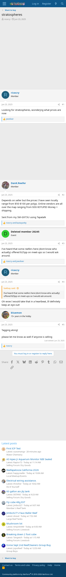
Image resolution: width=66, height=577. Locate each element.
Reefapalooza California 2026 (22, 470)
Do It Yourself (12, 486)
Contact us (7, 565)
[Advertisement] (33, 55)
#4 (63, 281)
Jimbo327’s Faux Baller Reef (21, 512)
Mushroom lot (14, 523)
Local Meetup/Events (16, 476)
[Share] (59, 104)
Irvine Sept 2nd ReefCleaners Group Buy (28, 545)
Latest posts (9, 443)
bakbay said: (10, 288)
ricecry (7, 19)
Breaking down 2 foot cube (21, 534)
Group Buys (12, 551)
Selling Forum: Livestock (17, 529)
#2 (63, 194)
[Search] (62, 4)
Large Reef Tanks (14, 518)
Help (50, 565)
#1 (63, 104)
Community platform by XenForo (27, 574)
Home (57, 565)
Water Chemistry (14, 454)
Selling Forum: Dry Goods (18, 465)
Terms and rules (22, 565)
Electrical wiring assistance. (21, 480)
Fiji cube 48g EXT (15, 502)
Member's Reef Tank (16, 508)
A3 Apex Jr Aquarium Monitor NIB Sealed (29, 459)
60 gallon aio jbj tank (18, 491)
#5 (63, 324)
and (16, 223)
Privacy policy (38, 565)
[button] (4, 3)
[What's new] (56, 4)
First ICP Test (13, 448)
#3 (63, 243)
